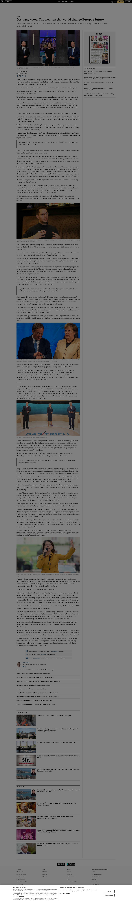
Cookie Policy (21, 896)
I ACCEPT (109, 891)
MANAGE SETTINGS (109, 895)
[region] (66, 893)
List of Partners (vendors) (65, 893)
